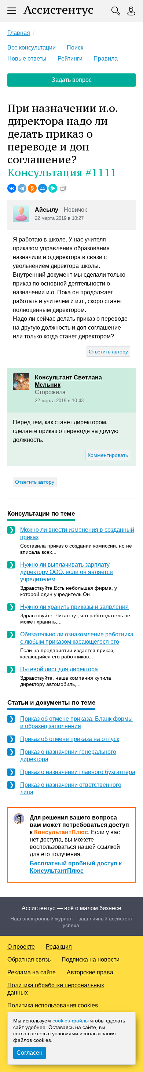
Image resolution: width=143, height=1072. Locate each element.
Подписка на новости (91, 959)
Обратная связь (29, 959)
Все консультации (31, 47)
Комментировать (108, 455)
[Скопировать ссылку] (63, 188)
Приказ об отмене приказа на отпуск (69, 739)
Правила (106, 58)
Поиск (75, 47)
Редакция (59, 947)
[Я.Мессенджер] (52, 188)
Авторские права (90, 972)
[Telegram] (22, 188)
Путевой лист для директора (59, 669)
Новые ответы (27, 58)
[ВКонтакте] (11, 188)
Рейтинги (70, 58)
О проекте (21, 947)
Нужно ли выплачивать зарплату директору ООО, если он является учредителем (66, 572)
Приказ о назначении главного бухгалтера (77, 772)
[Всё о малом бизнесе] (58, 11)
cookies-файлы (70, 1021)
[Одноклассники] (32, 188)
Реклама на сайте (31, 972)
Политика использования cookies (52, 1005)
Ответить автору (108, 352)
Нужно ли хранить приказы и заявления (74, 607)
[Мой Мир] (42, 188)
